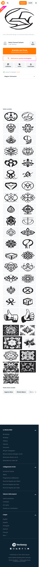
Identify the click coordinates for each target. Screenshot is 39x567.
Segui (32, 44)
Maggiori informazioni (10, 75)
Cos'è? (18, 72)
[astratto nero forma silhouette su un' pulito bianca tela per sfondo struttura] (11, 162)
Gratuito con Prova (19, 51)
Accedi (30, 3)
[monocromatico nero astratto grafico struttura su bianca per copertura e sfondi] (11, 554)
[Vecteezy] (3, 3)
